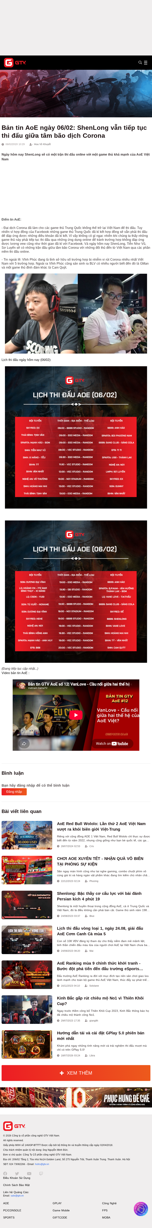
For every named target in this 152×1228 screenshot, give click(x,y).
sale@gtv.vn (17, 1195)
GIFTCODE (60, 1217)
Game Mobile (61, 1210)
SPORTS (8, 1217)
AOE (6, 1203)
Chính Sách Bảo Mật (16, 1185)
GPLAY (57, 1203)
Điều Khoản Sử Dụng (16, 1177)
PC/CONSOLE (12, 1210)
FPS (104, 1210)
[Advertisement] (76, 27)
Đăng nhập (14, 791)
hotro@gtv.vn (42, 1164)
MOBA (106, 1217)
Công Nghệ (109, 1203)
